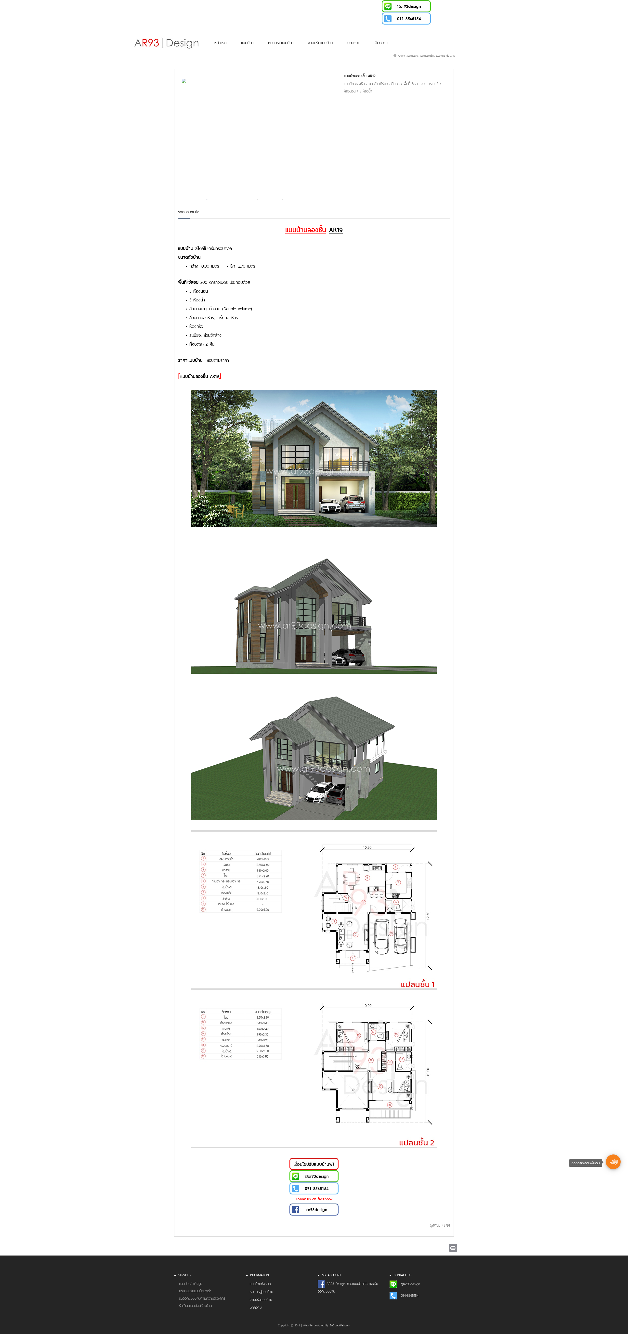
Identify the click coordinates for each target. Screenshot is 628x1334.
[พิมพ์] (453, 1248)
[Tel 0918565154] (406, 18)
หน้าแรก (220, 42)
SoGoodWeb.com (340, 1325)
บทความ (353, 42)
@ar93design (410, 1284)
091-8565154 (410, 1295)
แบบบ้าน (247, 42)
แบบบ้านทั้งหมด (260, 1284)
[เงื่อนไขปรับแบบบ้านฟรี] (314, 1163)
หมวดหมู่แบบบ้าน (280, 42)
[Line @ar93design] (406, 6)
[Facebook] (314, 1209)
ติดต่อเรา (381, 42)
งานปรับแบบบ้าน (320, 42)
